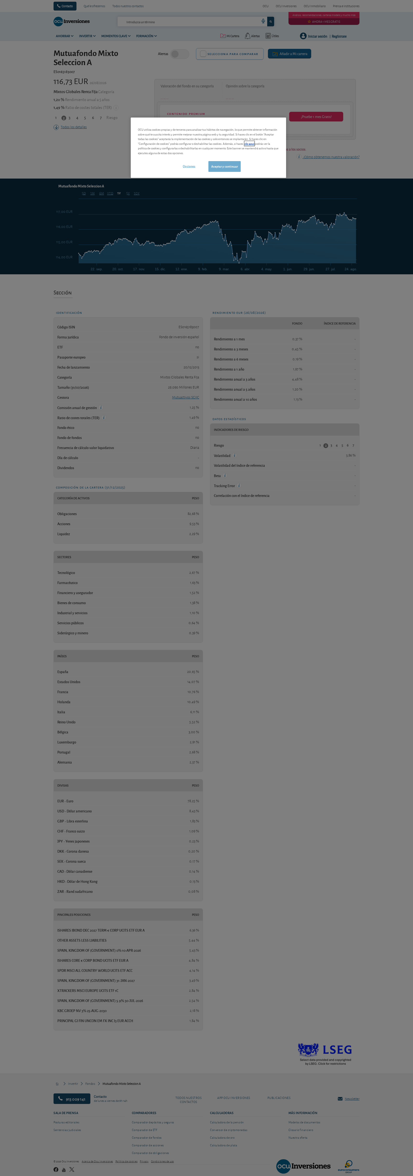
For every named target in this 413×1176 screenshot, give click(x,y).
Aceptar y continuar (224, 166)
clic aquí (249, 143)
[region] (208, 148)
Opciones (189, 166)
